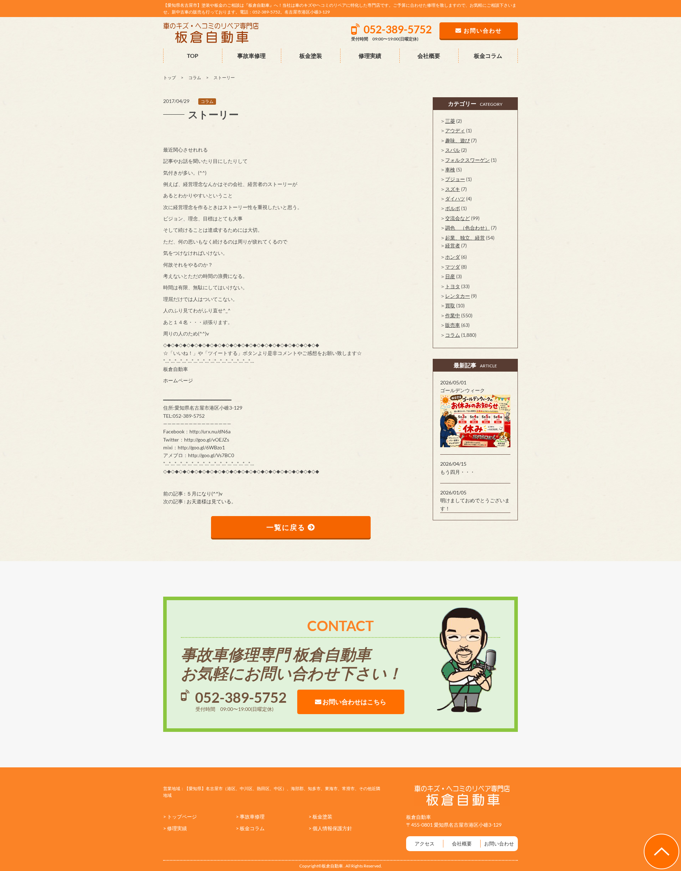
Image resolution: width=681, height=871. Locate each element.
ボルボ (452, 208)
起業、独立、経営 (465, 238)
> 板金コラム (250, 828)
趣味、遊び (457, 140)
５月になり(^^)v (204, 494)
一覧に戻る (287, 527)
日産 (450, 276)
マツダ (452, 267)
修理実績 (370, 55)
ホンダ (452, 257)
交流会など (457, 218)
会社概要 (428, 55)
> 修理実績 (175, 828)
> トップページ (180, 817)
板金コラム (488, 55)
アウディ (455, 130)
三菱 (450, 121)
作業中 (452, 315)
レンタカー (457, 296)
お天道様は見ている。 (211, 501)
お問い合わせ (499, 843)
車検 (450, 169)
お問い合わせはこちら (353, 702)
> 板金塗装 (320, 817)
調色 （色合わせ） (467, 228)
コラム (207, 101)
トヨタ (452, 286)
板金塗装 (310, 55)
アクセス (424, 843)
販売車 (452, 325)
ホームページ (178, 380)
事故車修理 (251, 55)
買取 (450, 305)
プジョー (455, 179)
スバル (452, 150)
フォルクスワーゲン (467, 160)
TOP (192, 55)
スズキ (452, 189)
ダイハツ (455, 199)
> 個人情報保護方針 (330, 828)
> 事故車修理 (250, 817)
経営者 (452, 245)
